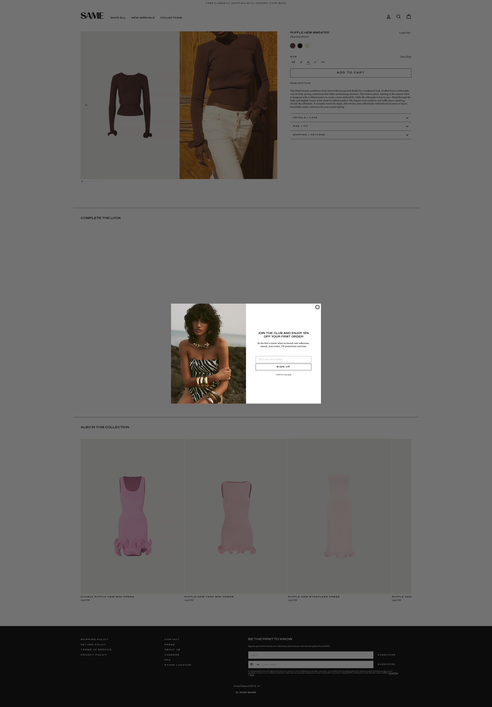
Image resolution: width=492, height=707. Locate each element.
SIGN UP (283, 367)
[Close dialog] (317, 307)
